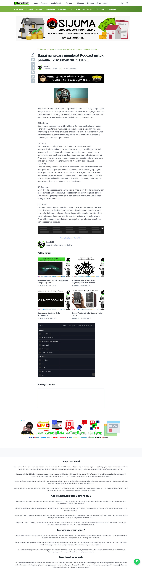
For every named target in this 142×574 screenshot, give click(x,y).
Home (35, 3)
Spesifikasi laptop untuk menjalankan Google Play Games (53, 281)
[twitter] (33, 64)
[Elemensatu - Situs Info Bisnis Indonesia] (21, 3)
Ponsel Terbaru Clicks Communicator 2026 (87, 314)
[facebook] (33, 59)
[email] (33, 81)
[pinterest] (33, 77)
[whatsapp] (33, 68)
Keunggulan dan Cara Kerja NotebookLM (49, 314)
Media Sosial (56, 3)
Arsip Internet (102, 3)
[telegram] (33, 72)
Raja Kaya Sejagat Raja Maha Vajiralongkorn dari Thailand (83, 281)
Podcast (44, 3)
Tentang (90, 3)
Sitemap (80, 3)
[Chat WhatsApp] (137, 562)
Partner (69, 3)
